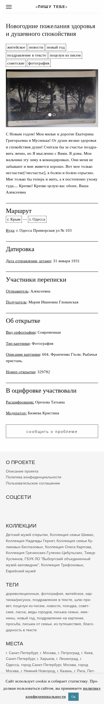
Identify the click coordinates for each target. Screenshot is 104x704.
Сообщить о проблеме (51, 431)
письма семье (66, 612)
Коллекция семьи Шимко (71, 535)
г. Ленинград (67, 659)
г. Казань (64, 671)
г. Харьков (45, 659)
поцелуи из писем (65, 55)
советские (16, 63)
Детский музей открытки (27, 535)
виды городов (40, 612)
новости (36, 47)
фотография (38, 63)
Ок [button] (73, 696)
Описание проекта (22, 471)
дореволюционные (22, 594)
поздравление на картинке (60, 618)
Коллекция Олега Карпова (68, 547)
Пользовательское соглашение (33, 483)
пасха (21, 612)
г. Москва (48, 653)
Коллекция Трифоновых (62, 565)
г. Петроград (68, 653)
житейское (16, 47)
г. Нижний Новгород (38, 671)
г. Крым (14, 219)
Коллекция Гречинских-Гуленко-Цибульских (44, 553)
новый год (56, 47)
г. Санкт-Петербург (22, 653)
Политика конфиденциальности (33, 477)
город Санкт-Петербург (41, 665)
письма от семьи (37, 624)
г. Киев (87, 653)
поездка (70, 606)
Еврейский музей (21, 571)
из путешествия (67, 624)
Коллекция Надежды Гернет (30, 541)
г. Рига (79, 671)
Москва (69, 665)
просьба (13, 624)
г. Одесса (37, 219)
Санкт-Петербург (20, 659)
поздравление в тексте (26, 55)
